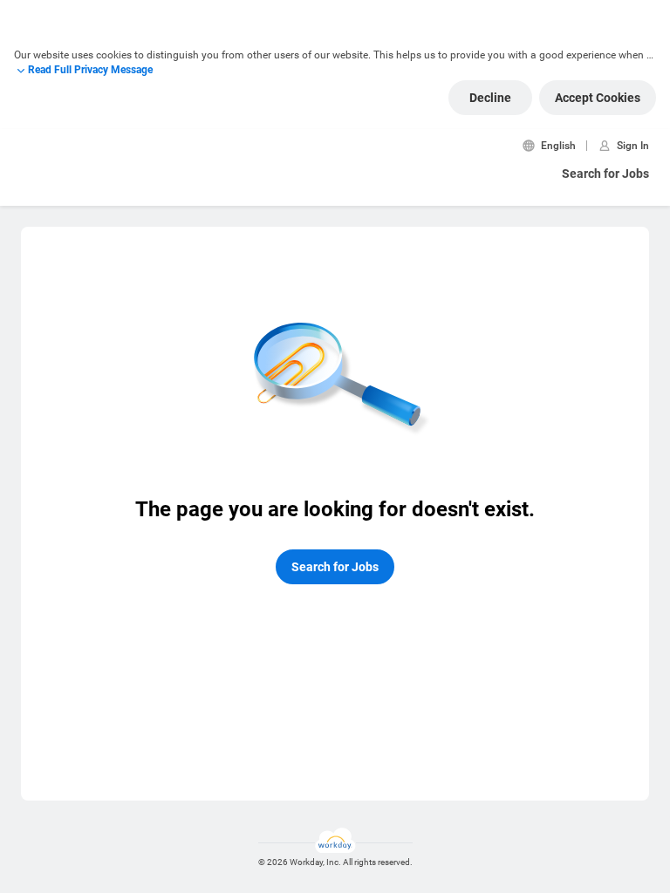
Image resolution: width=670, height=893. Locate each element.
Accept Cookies (597, 98)
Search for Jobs (605, 174)
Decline (490, 98)
